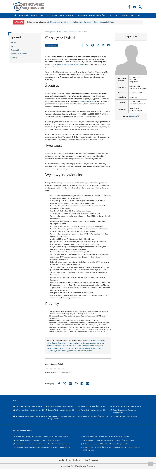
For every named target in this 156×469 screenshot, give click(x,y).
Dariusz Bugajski (71, 348)
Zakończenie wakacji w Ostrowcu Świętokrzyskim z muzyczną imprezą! (42, 436)
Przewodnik (127, 15)
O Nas (68, 460)
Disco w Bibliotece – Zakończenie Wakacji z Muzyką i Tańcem (106, 436)
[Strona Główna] (15, 15)
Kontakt (61, 460)
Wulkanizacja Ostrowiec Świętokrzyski (30, 416)
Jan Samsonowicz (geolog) (89, 343)
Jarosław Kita (71, 346)
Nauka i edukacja (69, 32)
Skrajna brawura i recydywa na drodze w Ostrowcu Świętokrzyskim (108, 440)
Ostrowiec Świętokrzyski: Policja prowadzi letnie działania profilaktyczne (43, 447)
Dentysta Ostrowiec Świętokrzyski (29, 406)
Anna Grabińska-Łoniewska (88, 346)
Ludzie (138, 15)
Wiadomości (23, 15)
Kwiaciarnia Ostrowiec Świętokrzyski (127, 406)
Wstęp (13, 42)
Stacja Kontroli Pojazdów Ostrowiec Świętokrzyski (61, 417)
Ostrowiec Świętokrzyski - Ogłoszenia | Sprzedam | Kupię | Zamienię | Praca (82, 22)
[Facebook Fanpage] (128, 7)
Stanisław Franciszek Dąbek (93, 340)
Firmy (42, 15)
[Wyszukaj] (140, 6)
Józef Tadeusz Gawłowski (56, 343)
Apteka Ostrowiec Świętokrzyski (60, 406)
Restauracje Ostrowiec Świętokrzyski (94, 416)
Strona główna (50, 32)
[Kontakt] (134, 7)
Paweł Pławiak (73, 343)
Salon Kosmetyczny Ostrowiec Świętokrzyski (124, 411)
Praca (61, 15)
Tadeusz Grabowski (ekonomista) (90, 348)
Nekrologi (82, 15)
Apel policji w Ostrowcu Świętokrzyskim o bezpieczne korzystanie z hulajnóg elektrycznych (111, 449)
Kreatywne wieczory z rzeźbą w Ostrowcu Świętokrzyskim (38, 440)
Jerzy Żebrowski (59, 346)
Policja (34, 15)
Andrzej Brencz (86, 351)
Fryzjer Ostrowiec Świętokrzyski (93, 410)
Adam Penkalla (74, 351)
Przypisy (14, 57)
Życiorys (14, 46)
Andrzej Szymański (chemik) (57, 351)
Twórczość (15, 50)
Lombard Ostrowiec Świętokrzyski (93, 406)
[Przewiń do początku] (150, 464)
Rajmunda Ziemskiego (85, 101)
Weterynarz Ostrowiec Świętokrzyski (30, 410)
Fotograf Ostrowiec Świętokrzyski (61, 410)
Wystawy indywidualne (19, 54)
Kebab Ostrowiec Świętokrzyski (125, 416)
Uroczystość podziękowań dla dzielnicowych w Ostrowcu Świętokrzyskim (43, 444)
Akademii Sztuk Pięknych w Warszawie (69, 64)
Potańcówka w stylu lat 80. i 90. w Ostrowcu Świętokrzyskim (106, 444)
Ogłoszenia (52, 15)
